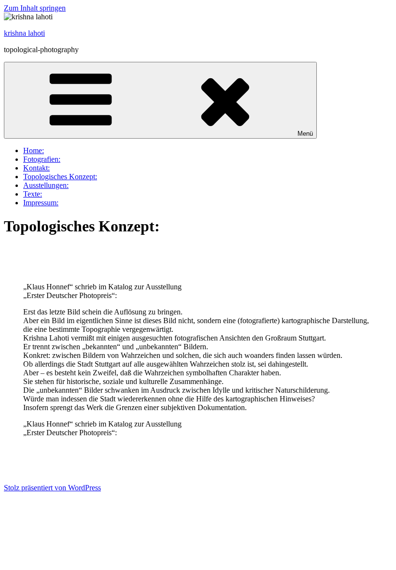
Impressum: (40, 203)
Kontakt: (36, 168)
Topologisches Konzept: (60, 176)
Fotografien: (41, 159)
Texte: (32, 194)
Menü (305, 133)
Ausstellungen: (46, 185)
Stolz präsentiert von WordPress (52, 488)
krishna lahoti (24, 33)
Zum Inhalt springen (35, 8)
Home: (33, 150)
